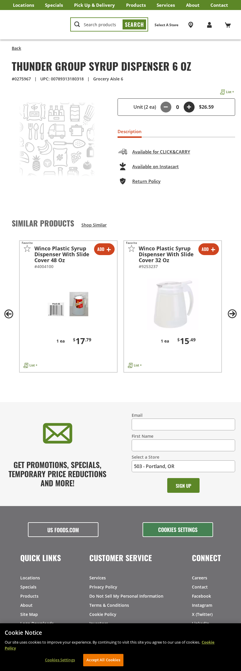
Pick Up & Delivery (94, 5)
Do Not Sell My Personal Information (126, 596)
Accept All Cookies (103, 659)
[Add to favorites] (27, 248)
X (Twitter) (202, 614)
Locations (23, 5)
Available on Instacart (155, 166)
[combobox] (109, 24)
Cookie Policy (102, 614)
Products (136, 5)
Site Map (29, 614)
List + (230, 92)
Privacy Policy (103, 587)
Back (16, 48)
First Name (142, 436)
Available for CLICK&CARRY (161, 152)
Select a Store (145, 457)
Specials (54, 5)
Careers (199, 578)
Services (166, 5)
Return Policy (146, 181)
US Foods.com (63, 529)
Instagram (202, 605)
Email (137, 415)
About (193, 5)
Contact (219, 5)
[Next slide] (232, 314)
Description (130, 131)
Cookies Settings (178, 529)
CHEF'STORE (35, 24)
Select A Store (166, 24)
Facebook (201, 596)
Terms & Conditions (109, 605)
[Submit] (134, 24)
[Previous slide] (8, 314)
